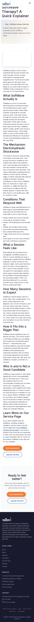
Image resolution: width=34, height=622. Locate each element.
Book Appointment (12, 448)
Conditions (5, 558)
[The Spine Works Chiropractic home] (6, 3)
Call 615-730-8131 (12, 454)
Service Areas (6, 561)
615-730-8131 (6, 599)
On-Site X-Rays (7, 587)
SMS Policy (12, 611)
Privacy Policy (27, 609)
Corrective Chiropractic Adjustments (13, 576)
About (4, 552)
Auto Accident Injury (8, 584)
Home (4, 549)
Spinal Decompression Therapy (11, 578)
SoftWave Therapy (8, 581)
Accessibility (21, 611)
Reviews (4, 563)
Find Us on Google (9, 602)
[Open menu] (30, 3)
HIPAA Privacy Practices (10, 609)
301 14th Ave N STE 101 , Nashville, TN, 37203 (15, 596)
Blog (20, 609)
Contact (4, 566)
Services (5, 555)
